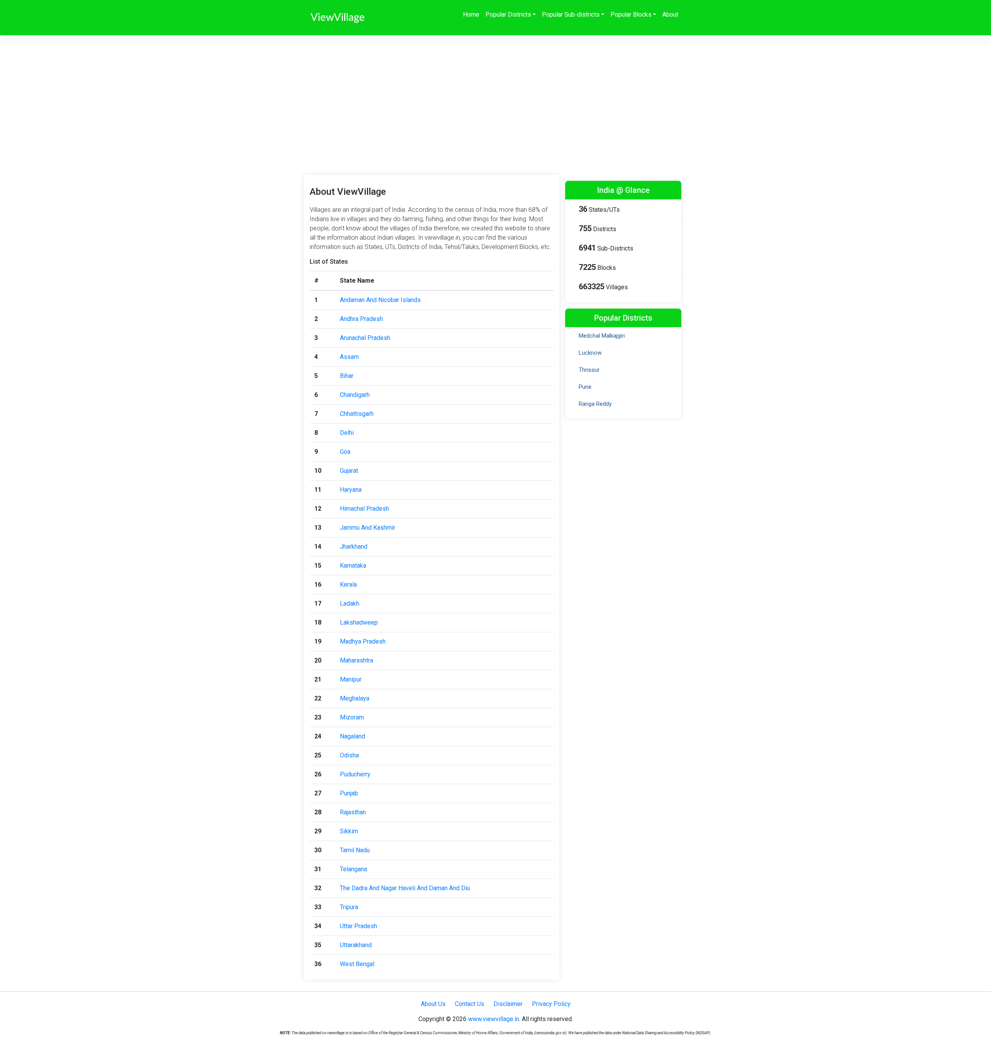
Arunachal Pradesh (365, 338)
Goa (345, 451)
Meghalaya (354, 698)
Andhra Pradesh (361, 319)
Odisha (349, 755)
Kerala (348, 584)
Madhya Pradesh (363, 641)
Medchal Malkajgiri (602, 335)
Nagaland (352, 736)
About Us (433, 1004)
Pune (585, 386)
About (670, 14)
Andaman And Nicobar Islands (380, 300)
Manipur (351, 679)
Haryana (351, 489)
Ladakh (349, 603)
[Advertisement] (495, 93)
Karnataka (353, 565)
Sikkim (349, 831)
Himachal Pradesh (364, 508)
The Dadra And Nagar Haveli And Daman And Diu (405, 888)
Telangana (353, 869)
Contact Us (469, 1004)
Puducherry (355, 774)
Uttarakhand (356, 945)
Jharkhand (353, 546)
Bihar (346, 375)
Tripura (349, 907)
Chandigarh (355, 394)
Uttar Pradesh (358, 926)
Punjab (349, 793)
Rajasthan (353, 812)
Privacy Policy (551, 1004)
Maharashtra (356, 660)
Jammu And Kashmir (367, 527)
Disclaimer (508, 1004)
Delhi (347, 432)
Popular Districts (508, 14)
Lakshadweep (359, 622)
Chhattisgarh (357, 413)
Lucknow (590, 352)
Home (471, 14)
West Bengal (357, 964)
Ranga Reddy (595, 403)
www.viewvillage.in (493, 1019)
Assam (349, 356)
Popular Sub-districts (571, 14)
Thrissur (589, 369)
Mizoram (352, 717)
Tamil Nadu (355, 850)
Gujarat (349, 470)
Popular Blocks (631, 14)
